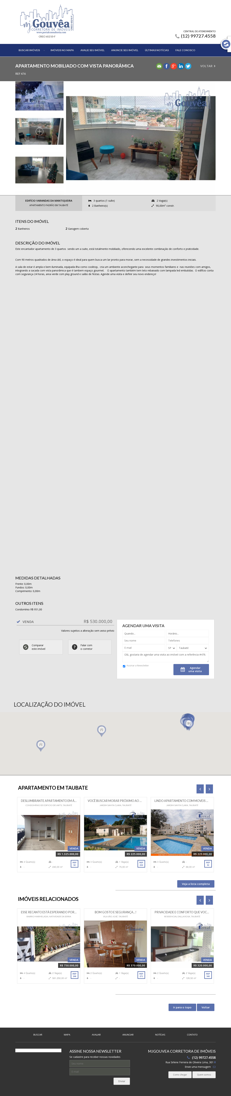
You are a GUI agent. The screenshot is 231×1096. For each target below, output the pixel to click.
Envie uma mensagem (198, 1066)
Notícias (160, 1034)
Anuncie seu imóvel (124, 50)
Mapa (67, 1034)
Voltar (206, 66)
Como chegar (180, 1074)
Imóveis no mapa (62, 50)
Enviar (121, 1081)
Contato (192, 1034)
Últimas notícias (157, 50)
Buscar (37, 1034)
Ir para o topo (182, 1007)
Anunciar (128, 1034)
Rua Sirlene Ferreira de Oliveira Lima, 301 (189, 1062)
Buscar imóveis (29, 50)
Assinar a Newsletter (138, 665)
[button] (189, 725)
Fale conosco (185, 50)
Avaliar (96, 1034)
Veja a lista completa (196, 884)
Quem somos (204, 1074)
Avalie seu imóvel (92, 50)
